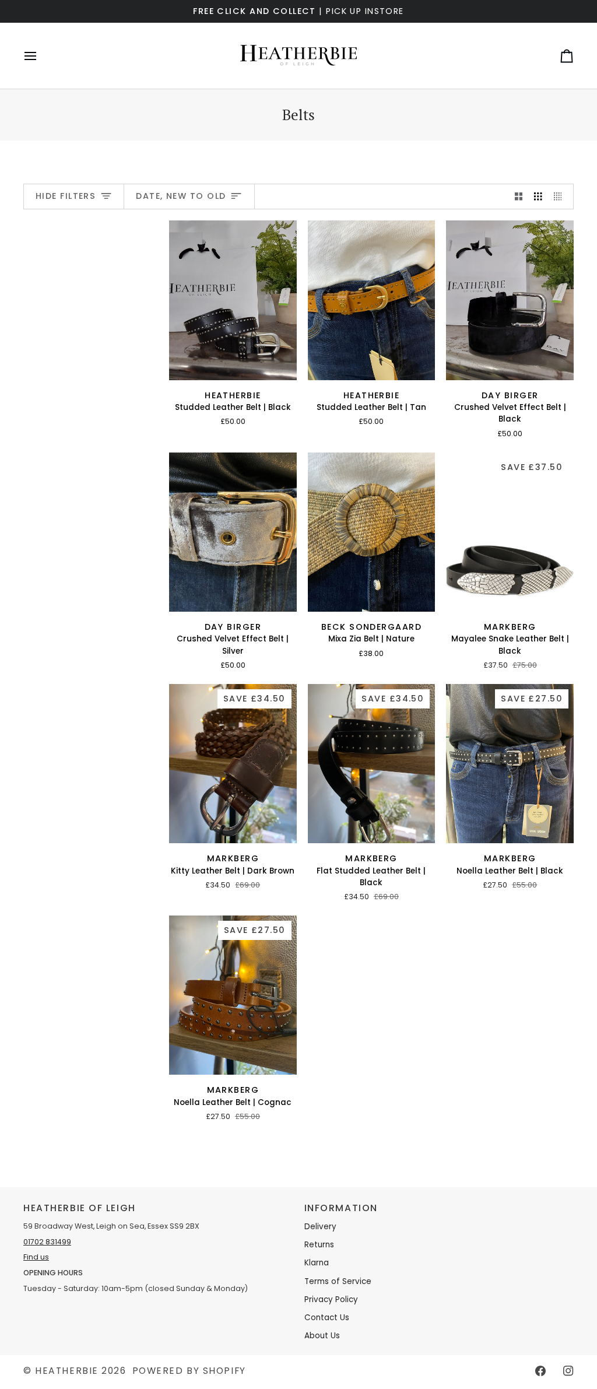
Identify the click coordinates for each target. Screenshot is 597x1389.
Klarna (316, 1262)
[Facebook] (540, 1371)
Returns (319, 1244)
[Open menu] (40, 56)
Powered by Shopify (189, 1371)
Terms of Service (337, 1281)
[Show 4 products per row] (561, 196)
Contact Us (326, 1317)
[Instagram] (568, 1371)
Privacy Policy (331, 1299)
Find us (36, 1257)
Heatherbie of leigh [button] (79, 1208)
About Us (322, 1335)
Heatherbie (67, 1371)
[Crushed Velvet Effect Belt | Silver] (233, 532)
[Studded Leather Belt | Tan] (372, 300)
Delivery (320, 1226)
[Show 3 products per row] (538, 196)
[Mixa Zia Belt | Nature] (372, 532)
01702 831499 (47, 1242)
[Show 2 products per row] (519, 196)
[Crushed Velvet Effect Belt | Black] (510, 300)
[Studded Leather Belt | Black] (233, 300)
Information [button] (341, 1208)
